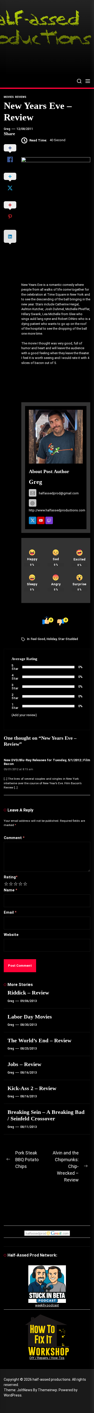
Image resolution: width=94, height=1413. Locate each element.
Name (10, 890)
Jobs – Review (24, 1064)
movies (9, 97)
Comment (14, 838)
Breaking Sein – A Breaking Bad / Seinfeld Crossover (46, 1115)
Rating (11, 877)
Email (10, 912)
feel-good (38, 639)
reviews (20, 97)
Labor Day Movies (30, 1017)
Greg (7, 129)
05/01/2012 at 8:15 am (18, 769)
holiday (52, 639)
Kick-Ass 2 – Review (32, 1088)
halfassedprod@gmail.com (59, 493)
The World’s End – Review (39, 1040)
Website (11, 934)
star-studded (68, 639)
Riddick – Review (28, 992)
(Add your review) (24, 715)
